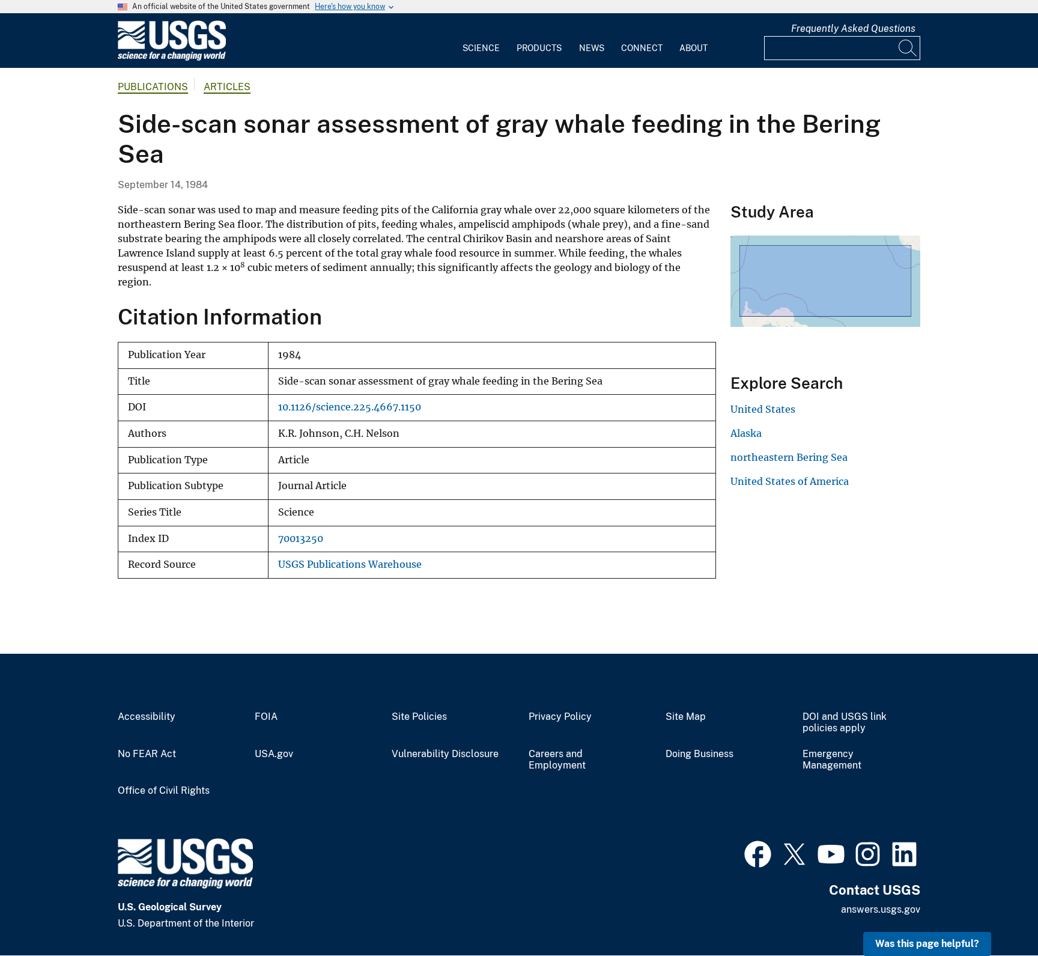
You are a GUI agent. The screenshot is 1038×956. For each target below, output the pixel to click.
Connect (642, 48)
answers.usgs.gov (880, 909)
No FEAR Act (147, 754)
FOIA (266, 716)
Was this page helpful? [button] (927, 943)
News (591, 48)
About (693, 48)
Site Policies (419, 716)
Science (481, 48)
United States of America (789, 481)
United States (762, 409)
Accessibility (146, 716)
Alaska (746, 433)
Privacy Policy (560, 716)
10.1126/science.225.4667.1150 (349, 407)
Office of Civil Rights (164, 790)
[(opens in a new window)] (758, 852)
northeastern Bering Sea (789, 457)
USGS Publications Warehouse (350, 564)
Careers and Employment (557, 760)
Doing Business (699, 754)
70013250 (300, 538)
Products (539, 48)
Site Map (686, 716)
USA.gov (274, 754)
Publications (153, 87)
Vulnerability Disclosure (445, 754)
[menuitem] (481, 40)
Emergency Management (832, 760)
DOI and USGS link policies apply (845, 722)
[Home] (172, 58)
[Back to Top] (994, 912)
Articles (227, 87)
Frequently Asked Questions (853, 28)
